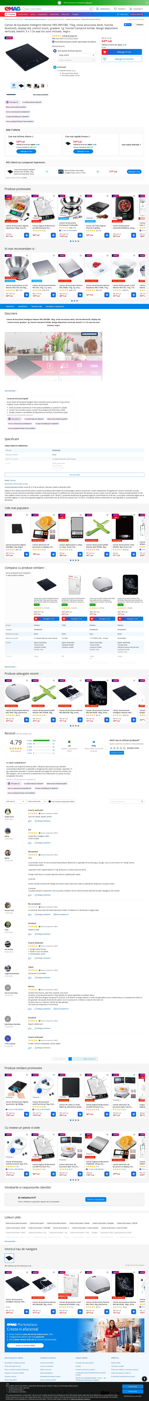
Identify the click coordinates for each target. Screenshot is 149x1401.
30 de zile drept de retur (13, 1366)
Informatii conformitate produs (16, 484)
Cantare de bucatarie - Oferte (15, 1233)
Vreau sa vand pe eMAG (25, 1345)
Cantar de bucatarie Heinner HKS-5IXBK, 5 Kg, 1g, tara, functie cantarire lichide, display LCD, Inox (71, 286)
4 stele (29, 744)
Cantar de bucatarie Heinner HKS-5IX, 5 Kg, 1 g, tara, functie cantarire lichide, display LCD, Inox (44, 286)
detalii (74, 71)
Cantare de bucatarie (73, 19)
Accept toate (133, 1387)
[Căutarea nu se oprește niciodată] (12, 9)
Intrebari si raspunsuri (55, 306)
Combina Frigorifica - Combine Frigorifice (47, 1237)
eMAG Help (124, 14)
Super (31, 967)
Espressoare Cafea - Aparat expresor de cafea (116, 1233)
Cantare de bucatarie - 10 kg (79, 1233)
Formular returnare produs (85, 1363)
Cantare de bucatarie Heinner (91, 19)
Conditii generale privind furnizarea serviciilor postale (91, 1374)
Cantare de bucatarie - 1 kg (58, 1233)
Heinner (13, 480)
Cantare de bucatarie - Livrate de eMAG (114, 1228)
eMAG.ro (115, 1358)
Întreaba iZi (13, 102)
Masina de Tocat (92, 1237)
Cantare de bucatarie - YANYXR (127, 1223)
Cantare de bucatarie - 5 (61, 1228)
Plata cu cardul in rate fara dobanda (16, 1370)
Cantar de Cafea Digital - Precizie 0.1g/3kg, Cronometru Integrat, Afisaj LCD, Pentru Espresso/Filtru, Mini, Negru (97, 227)
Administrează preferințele (133, 1396)
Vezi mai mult (10, 391)
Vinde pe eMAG (135, 14)
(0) (53, 747)
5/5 (29, 829)
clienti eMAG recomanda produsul (65, 39)
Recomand (33, 851)
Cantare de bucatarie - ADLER (15, 1228)
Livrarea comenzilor (46, 1366)
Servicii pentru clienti (14, 1358)
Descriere (10, 306)
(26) (53, 740)
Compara (139, 25)
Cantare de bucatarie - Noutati (79, 1223)
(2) (53, 744)
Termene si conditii (117, 1366)
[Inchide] (147, 3)
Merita (31, 986)
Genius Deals (54, 14)
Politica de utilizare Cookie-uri (121, 1373)
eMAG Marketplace (46, 1373)
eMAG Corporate (45, 1370)
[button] (30, 821)
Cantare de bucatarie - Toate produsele (85, 1228)
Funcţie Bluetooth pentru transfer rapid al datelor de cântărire (75, 42)
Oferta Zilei (65, 14)
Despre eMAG (115, 1363)
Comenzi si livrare (48, 1358)
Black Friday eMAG (11, 1380)
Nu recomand (34, 904)
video (14, 87)
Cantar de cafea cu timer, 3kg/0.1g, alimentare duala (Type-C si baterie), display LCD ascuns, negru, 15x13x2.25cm (70, 1106)
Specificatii (22, 306)
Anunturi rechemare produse (85, 1370)
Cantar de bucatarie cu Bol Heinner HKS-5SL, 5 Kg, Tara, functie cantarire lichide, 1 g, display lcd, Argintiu (124, 286)
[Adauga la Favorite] (122, 59)
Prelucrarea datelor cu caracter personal (124, 1370)
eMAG (120, 45)
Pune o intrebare (95, 1199)
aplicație (88, 3)
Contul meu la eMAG (47, 1363)
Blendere (67, 1237)
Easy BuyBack (42, 14)
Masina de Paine (78, 1237)
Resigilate (75, 14)
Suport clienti (81, 1358)
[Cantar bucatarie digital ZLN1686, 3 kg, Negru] (17, 527)
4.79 (69, 36)
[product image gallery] (27, 57)
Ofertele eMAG (23, 14)
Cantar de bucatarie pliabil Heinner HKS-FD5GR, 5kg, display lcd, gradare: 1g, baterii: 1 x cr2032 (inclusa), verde (97, 546)
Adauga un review (117, 753)
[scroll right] (47, 86)
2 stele (29, 750)
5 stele (29, 740)
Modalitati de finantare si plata (50, 1376)
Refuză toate (133, 1391)
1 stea (29, 753)
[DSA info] (46, 163)
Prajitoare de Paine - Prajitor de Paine (18, 1237)
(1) (53, 753)
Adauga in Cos (124, 52)
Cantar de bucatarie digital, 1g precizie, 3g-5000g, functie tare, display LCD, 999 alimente (17, 1103)
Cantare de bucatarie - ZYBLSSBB (39, 1228)
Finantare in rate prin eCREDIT (14, 1373)
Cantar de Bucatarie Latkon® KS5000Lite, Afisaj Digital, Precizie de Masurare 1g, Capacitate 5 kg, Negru (124, 227)
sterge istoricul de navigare (134, 1265)
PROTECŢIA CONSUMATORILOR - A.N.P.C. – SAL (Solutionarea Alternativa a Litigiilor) (91, 1379)
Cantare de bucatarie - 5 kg (37, 1233)
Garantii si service (10, 1376)
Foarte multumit (35, 810)
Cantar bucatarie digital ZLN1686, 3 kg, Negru (16, 546)
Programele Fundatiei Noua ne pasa (123, 1376)
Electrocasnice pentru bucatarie (35, 19)
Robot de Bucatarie (107, 1237)
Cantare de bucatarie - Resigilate (103, 1223)
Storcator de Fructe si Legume (126, 1237)
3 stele (29, 747)
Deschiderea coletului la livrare (15, 1363)
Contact (78, 1366)
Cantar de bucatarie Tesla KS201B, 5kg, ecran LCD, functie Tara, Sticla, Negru (124, 546)
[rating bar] (42, 741)
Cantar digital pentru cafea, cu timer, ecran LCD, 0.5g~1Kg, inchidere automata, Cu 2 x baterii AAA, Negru (70, 546)
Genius (33, 14)
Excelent (32, 923)
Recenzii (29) (37, 306)
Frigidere (95, 1233)
